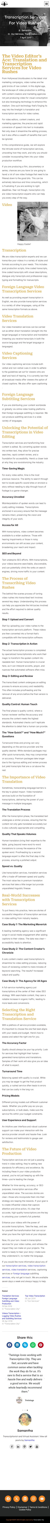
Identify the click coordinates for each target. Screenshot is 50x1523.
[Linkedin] (25, 1499)
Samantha (29, 1440)
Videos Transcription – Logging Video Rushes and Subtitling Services (11, 1316)
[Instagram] (33, 1499)
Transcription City (33, 34)
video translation (19, 1269)
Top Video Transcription (35, 1296)
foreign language (21, 1273)
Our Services (17, 34)
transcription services (16, 1265)
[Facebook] (8, 1499)
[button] (46, 3)
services (6, 1277)
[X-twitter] (16, 1499)
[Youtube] (42, 1499)
